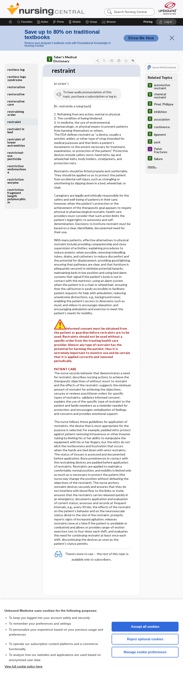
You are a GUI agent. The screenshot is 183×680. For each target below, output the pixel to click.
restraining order (15, 113)
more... (152, 166)
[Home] (10, 22)
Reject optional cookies (145, 639)
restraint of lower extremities (16, 142)
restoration (16, 87)
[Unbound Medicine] (168, 8)
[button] (109, 22)
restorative (16, 94)
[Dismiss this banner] (172, 38)
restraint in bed (15, 130)
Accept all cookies (145, 626)
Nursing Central (62, 9)
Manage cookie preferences (145, 652)
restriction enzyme (15, 180)
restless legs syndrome (16, 78)
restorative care (16, 102)
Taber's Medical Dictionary (65, 59)
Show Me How (141, 38)
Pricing (147, 21)
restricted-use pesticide (15, 156)
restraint (14, 122)
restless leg (16, 69)
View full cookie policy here (23, 666)
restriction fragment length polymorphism (16, 196)
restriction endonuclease (16, 169)
